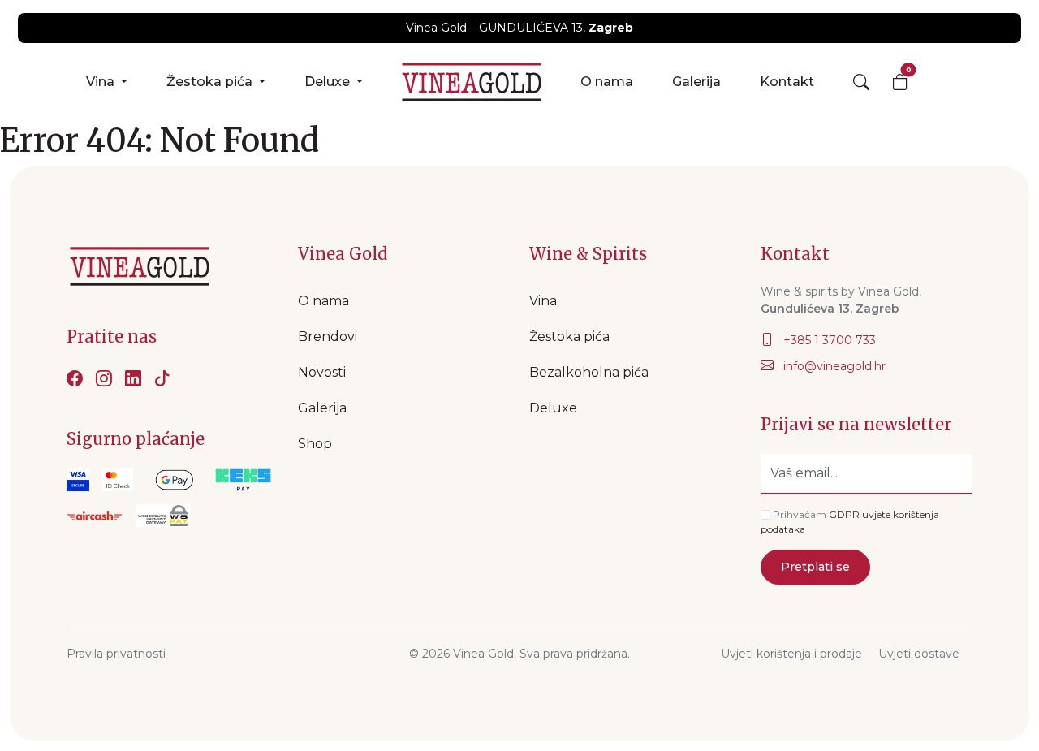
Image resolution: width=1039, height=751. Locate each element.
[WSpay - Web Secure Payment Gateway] (174, 479)
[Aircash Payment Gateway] (95, 515)
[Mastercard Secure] (117, 479)
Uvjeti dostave (918, 653)
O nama (606, 81)
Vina (102, 81)
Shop (315, 443)
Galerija (696, 81)
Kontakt (787, 81)
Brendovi (327, 336)
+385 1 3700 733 (828, 340)
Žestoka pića (211, 81)
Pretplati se (815, 566)
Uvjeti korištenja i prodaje (791, 653)
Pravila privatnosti (116, 653)
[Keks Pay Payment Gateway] (243, 479)
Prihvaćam (799, 514)
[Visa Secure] (78, 479)
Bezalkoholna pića (589, 372)
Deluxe (328, 81)
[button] (861, 82)
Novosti (322, 372)
